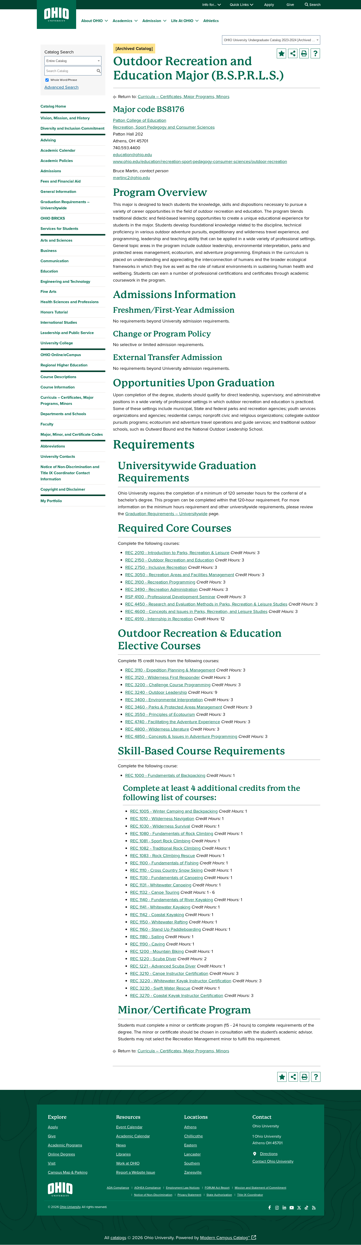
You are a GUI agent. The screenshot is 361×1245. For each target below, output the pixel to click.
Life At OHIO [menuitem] (182, 21)
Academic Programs (65, 1145)
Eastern (190, 1145)
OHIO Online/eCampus (61, 355)
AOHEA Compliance (147, 1187)
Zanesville (193, 1172)
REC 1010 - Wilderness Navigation (162, 818)
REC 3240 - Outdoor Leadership (156, 692)
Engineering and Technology (65, 281)
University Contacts (58, 456)
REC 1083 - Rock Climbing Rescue (162, 855)
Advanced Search (61, 87)
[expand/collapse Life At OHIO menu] (197, 20)
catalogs (118, 1237)
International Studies (59, 322)
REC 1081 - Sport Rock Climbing (160, 841)
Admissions (51, 171)
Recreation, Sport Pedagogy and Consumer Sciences (164, 127)
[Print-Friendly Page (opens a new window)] (304, 53)
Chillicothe (193, 1136)
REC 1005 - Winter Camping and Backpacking (174, 811)
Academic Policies (57, 160)
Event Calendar (129, 1127)
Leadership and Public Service (67, 333)
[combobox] (271, 40)
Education (49, 271)
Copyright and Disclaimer (63, 489)
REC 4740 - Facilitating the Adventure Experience (172, 722)
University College (57, 343)
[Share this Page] (292, 53)
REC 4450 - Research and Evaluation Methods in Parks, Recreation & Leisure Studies (206, 604)
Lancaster (192, 1154)
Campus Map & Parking (67, 1172)
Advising (48, 140)
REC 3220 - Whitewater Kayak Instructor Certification (180, 981)
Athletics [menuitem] (211, 21)
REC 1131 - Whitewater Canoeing (160, 885)
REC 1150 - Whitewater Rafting (159, 922)
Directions (269, 1153)
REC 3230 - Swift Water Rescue (160, 988)
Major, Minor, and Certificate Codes (72, 434)
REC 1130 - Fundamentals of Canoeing (166, 877)
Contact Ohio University (272, 1161)
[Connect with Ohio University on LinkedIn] (284, 1208)
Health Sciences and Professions (70, 302)
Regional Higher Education (64, 365)
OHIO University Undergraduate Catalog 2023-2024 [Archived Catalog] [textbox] (269, 40)
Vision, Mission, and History (65, 118)
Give (290, 4)
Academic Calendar (58, 150)
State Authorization (219, 1195)
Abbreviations (53, 446)
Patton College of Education (139, 120)
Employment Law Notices (183, 1187)
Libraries (123, 1154)
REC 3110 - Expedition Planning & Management (170, 670)
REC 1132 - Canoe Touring (154, 892)
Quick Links (240, 4)
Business (49, 250)
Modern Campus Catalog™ (225, 1237)
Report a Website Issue (135, 1172)
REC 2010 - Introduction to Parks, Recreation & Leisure (177, 552)
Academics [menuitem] (122, 21)
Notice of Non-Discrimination (153, 1195)
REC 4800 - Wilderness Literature (157, 729)
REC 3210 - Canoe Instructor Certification (169, 973)
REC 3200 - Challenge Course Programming (167, 685)
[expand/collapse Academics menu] (136, 20)
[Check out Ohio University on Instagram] (277, 1208)
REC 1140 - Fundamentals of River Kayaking (171, 899)
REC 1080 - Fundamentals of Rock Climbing (171, 833)
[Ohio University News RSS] (314, 1208)
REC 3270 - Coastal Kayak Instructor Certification (176, 995)
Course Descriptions (58, 377)
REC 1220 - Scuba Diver (153, 959)
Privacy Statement (189, 1195)
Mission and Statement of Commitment (260, 1187)
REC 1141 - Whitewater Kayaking (160, 907)
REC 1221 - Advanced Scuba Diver (163, 966)
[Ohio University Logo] (56, 20)
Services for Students (59, 228)
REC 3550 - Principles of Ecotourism (160, 714)
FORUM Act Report (217, 1187)
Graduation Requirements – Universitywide (65, 205)
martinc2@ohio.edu (131, 177)
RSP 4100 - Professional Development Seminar (170, 597)
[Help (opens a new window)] (315, 53)
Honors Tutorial (54, 312)
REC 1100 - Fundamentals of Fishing (164, 863)
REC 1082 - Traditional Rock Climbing (165, 848)
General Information (58, 191)
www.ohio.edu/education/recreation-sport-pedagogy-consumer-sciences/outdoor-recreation (200, 161)
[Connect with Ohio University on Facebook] (269, 1208)
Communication (55, 261)
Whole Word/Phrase (64, 80)
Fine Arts (48, 291)
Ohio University (70, 1207)
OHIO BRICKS (53, 218)
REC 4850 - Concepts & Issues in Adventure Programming (181, 736)
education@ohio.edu (132, 154)
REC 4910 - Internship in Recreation (159, 619)
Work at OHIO (127, 1163)
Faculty (47, 424)
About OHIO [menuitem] (92, 21)
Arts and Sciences (56, 240)
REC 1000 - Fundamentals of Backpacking (165, 775)
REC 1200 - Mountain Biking (157, 951)
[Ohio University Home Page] (60, 1188)
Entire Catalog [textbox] (56, 61)
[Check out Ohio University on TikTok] (306, 1208)
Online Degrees (61, 1154)
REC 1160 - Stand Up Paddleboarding (165, 929)
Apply (269, 4)
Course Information (58, 387)
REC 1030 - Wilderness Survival (160, 826)
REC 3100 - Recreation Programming (160, 582)
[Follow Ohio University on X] (299, 1208)
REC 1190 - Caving (147, 944)
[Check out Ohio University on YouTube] (292, 1208)
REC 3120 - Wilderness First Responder (162, 677)
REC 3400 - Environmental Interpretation (164, 700)
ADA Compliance (118, 1187)
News (121, 1145)
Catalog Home (53, 106)
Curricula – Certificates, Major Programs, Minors (67, 400)
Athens (190, 1127)
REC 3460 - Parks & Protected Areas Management (173, 707)
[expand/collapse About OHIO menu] (106, 20)
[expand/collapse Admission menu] (164, 20)
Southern (192, 1163)
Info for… (209, 4)
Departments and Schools (63, 414)
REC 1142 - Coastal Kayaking (157, 914)
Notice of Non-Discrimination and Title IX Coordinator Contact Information (70, 473)
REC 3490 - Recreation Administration (161, 589)
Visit (52, 1163)
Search (314, 4)
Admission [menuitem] (151, 21)
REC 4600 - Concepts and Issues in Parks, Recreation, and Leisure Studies (196, 611)
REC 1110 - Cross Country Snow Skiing (166, 870)
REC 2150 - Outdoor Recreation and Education (169, 560)
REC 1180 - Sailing (147, 937)
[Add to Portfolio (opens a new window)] (281, 53)
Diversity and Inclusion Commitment (72, 128)
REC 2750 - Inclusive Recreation (156, 567)
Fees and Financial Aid (61, 181)
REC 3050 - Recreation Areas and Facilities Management (179, 575)
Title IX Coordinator (250, 1195)
